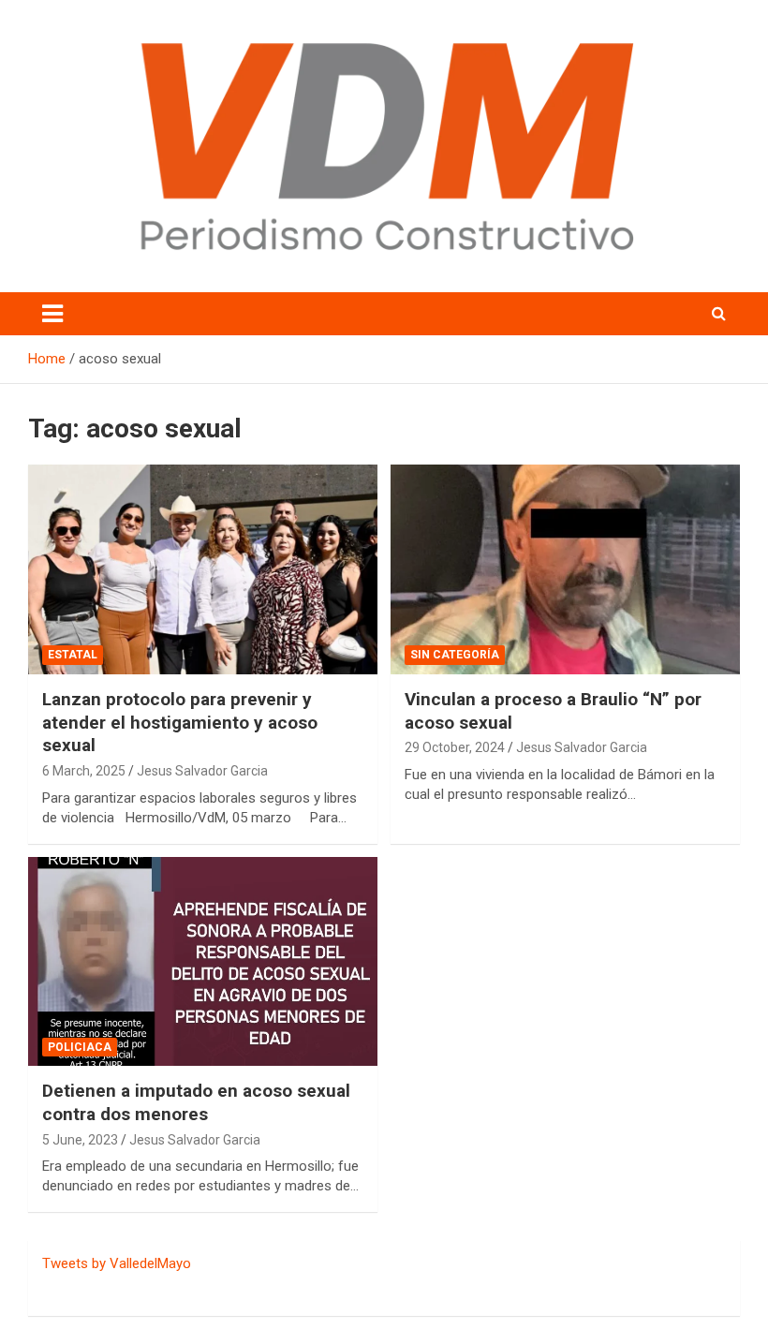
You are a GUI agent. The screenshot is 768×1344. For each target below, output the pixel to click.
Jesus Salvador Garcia (202, 770)
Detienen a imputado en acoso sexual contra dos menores (196, 1102)
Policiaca (79, 1047)
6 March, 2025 (84, 770)
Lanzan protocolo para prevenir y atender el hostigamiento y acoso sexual (180, 722)
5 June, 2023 (80, 1139)
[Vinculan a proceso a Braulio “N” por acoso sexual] (565, 569)
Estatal (72, 654)
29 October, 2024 (455, 747)
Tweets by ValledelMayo (116, 1263)
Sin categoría (454, 654)
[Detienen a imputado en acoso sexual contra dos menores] (202, 961)
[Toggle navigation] (52, 313)
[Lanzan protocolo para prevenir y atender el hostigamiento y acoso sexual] (202, 569)
